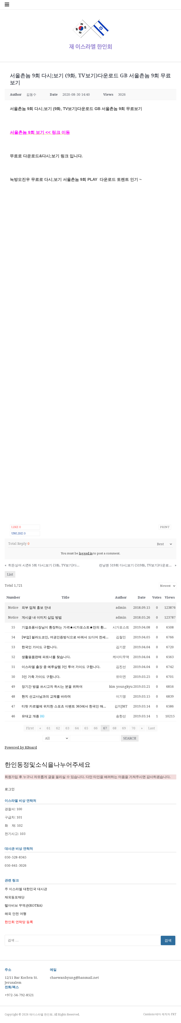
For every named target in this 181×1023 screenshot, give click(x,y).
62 (58, 728)
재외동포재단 (15, 897)
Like (16, 527)
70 (133, 728)
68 (114, 728)
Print (165, 527)
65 (86, 728)
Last (151, 728)
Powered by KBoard (21, 747)
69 (124, 728)
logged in (86, 553)
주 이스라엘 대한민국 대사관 (26, 889)
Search (129, 738)
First (30, 728)
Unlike (18, 533)
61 (48, 728)
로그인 (10, 789)
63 (67, 728)
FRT (173, 1014)
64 (77, 728)
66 (96, 728)
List (10, 574)
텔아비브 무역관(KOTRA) (23, 905)
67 (105, 728)
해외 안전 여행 (15, 914)
